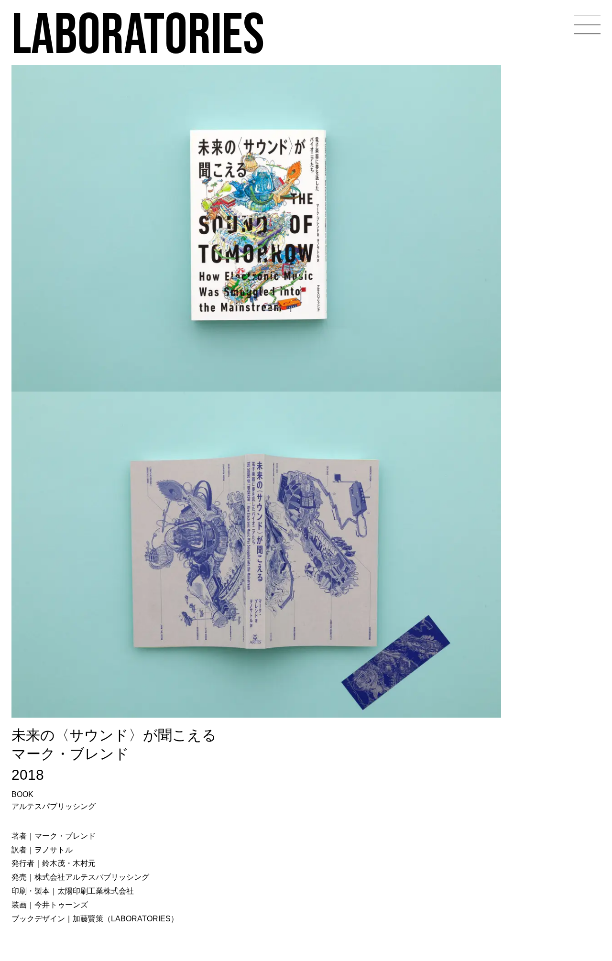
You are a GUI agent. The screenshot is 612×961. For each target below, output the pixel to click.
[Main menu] (587, 24)
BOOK (22, 794)
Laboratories (137, 33)
